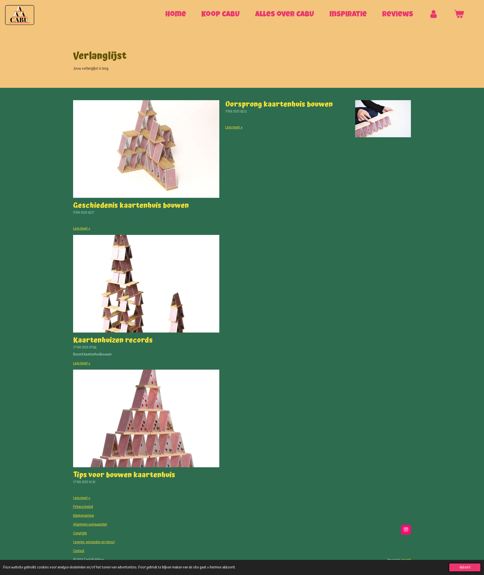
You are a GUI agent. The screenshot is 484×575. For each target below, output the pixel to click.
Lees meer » (81, 228)
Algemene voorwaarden (90, 524)
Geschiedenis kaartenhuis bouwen (131, 205)
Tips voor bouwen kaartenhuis (124, 475)
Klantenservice (83, 515)
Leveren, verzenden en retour (94, 542)
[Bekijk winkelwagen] (459, 15)
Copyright (80, 533)
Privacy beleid (83, 507)
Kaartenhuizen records (113, 340)
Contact (78, 551)
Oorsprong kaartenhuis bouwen (279, 104)
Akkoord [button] (464, 567)
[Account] (434, 15)
